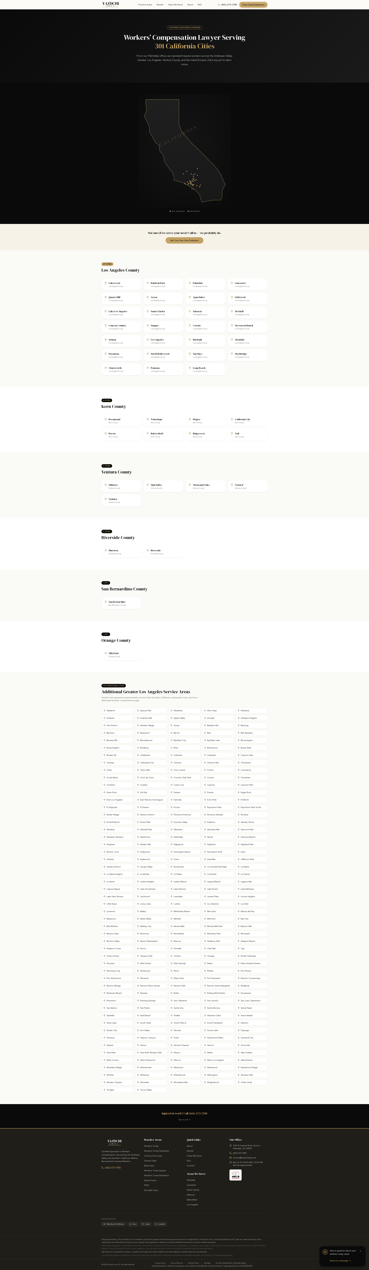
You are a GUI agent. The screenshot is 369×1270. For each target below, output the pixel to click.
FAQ (200, 4)
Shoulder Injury (151, 1190)
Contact (191, 1165)
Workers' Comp (151, 1146)
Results (160, 4)
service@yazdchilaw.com (244, 1157)
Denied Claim (150, 1160)
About (190, 4)
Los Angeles (192, 1204)
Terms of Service (177, 1263)
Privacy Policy (160, 1263)
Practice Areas (145, 4)
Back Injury (149, 1165)
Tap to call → (184, 1119)
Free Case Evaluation (253, 4)
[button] (193, 178)
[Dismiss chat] (360, 1251)
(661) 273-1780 (113, 1167)
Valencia (191, 1194)
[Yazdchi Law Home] (110, 4)
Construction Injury (153, 1155)
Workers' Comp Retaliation (156, 1175)
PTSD (146, 1185)
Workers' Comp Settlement (156, 1151)
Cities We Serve (175, 4)
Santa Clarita (193, 1190)
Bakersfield (192, 1199)
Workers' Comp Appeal (155, 1170)
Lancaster (191, 1185)
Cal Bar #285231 (245, 1266)
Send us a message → (340, 1260)
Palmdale (191, 1180)
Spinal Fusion (150, 1180)
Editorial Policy (193, 1263)
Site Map (207, 1263)
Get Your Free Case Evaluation (184, 240)
